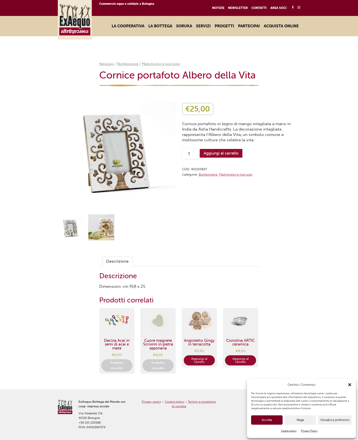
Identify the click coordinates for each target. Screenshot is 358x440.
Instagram (297, 7)
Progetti (224, 26)
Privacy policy (151, 402)
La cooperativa (128, 26)
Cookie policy (289, 430)
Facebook (291, 7)
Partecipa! (249, 26)
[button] (350, 385)
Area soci (278, 8)
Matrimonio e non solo (161, 64)
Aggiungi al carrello (221, 153)
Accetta (267, 420)
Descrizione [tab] (117, 261)
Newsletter (238, 8)
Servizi (203, 26)
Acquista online (281, 26)
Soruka (184, 26)
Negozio (106, 64)
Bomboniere (127, 64)
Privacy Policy (309, 430)
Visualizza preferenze (335, 420)
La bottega (160, 26)
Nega (300, 420)
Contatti (259, 8)
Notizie (218, 8)
